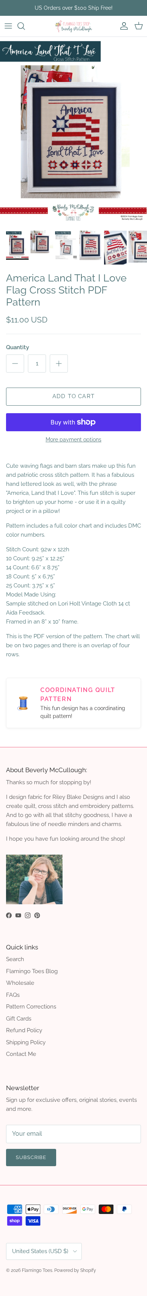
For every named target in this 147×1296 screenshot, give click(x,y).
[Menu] (8, 26)
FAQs (13, 995)
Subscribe (31, 1157)
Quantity (17, 347)
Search (15, 959)
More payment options (73, 440)
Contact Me (21, 1054)
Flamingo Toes (37, 1270)
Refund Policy (24, 1030)
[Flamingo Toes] (73, 26)
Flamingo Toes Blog (32, 971)
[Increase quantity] (59, 363)
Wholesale (20, 983)
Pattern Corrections (31, 1006)
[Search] (25, 26)
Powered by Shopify (75, 1270)
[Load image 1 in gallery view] (73, 132)
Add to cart (73, 396)
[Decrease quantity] (15, 363)
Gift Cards (18, 1018)
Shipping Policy (26, 1042)
